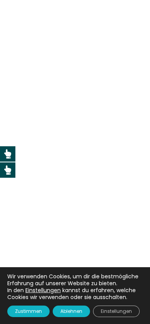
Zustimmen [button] (28, 311)
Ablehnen (71, 311)
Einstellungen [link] (43, 290)
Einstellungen (116, 311)
